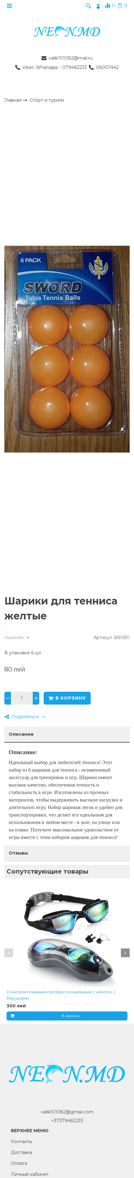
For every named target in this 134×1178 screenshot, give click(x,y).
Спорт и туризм (47, 100)
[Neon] (67, 31)
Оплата (19, 1163)
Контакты (21, 1141)
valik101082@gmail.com (67, 1112)
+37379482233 (67, 1120)
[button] (8, 952)
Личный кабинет (30, 1174)
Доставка (21, 1152)
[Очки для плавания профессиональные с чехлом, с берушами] (67, 936)
